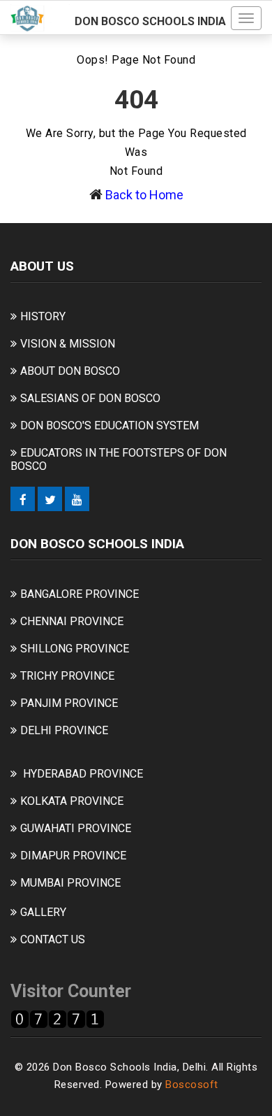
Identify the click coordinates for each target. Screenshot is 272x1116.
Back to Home (144, 194)
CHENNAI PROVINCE (71, 621)
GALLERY (43, 912)
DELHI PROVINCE (64, 730)
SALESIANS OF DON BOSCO (90, 398)
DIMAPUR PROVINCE (73, 855)
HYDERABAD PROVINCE (83, 773)
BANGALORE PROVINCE (79, 594)
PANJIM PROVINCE (69, 703)
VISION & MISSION (67, 343)
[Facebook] (22, 499)
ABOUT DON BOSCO (70, 371)
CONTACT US (52, 939)
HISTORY (43, 316)
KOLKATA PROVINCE (71, 801)
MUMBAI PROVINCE (70, 882)
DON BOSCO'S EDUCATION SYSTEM (109, 425)
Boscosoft (191, 1084)
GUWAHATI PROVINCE (75, 828)
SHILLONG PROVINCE (74, 648)
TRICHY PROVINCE (67, 675)
